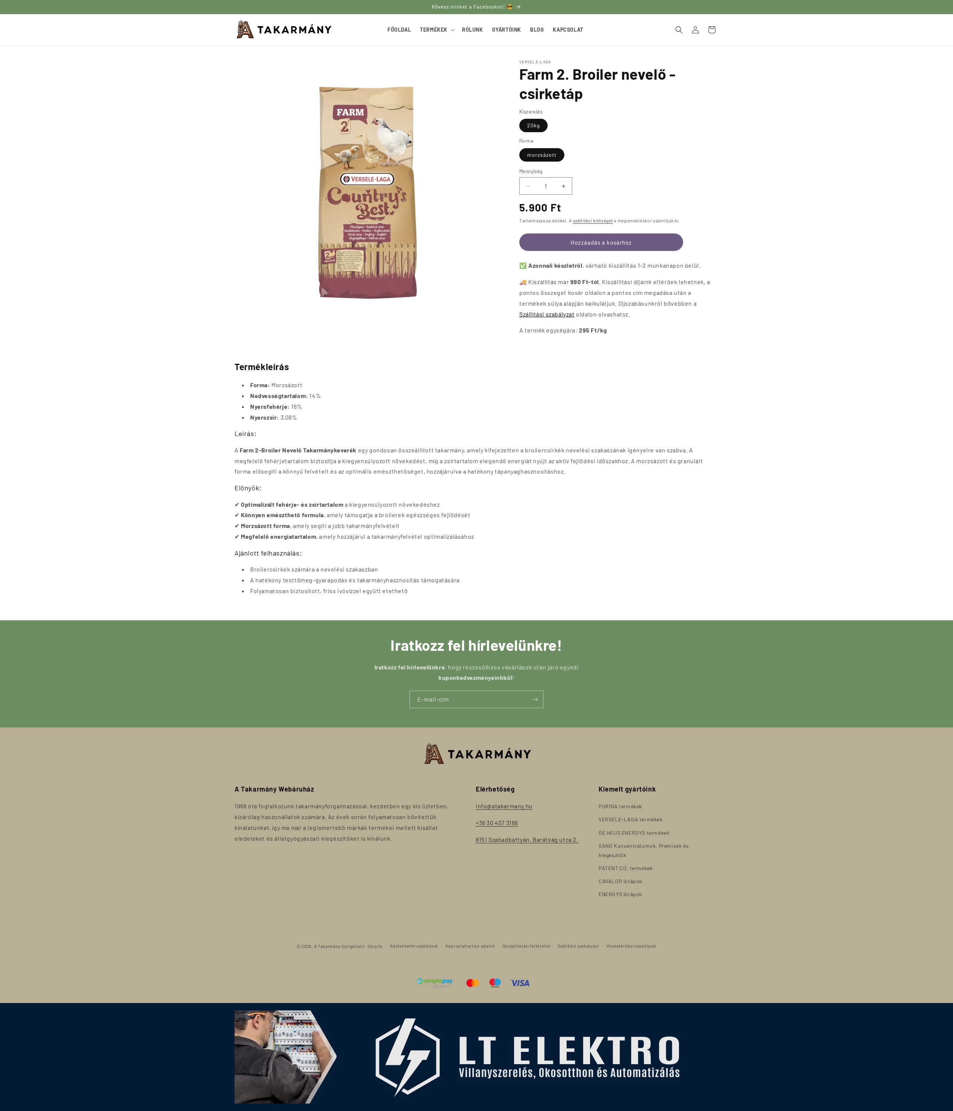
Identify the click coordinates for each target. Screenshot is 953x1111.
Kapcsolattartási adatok (470, 945)
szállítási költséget (593, 220)
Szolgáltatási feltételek (527, 945)
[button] (436, 30)
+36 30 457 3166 (497, 822)
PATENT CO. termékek (626, 868)
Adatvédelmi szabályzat (414, 945)
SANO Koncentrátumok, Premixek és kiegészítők (644, 850)
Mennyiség (531, 171)
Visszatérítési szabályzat (631, 945)
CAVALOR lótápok (620, 881)
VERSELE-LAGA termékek (631, 819)
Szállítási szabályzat (547, 314)
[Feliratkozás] (535, 699)
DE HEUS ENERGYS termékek (634, 833)
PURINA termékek (620, 806)
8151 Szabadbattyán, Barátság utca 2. (527, 839)
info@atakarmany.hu (504, 805)
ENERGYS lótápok (620, 894)
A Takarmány (327, 946)
